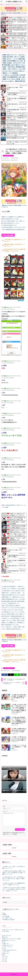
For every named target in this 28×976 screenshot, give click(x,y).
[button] (4, 674)
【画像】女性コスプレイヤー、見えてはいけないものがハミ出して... (14, 54)
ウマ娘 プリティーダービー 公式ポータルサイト (13, 929)
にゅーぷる (4, 958)
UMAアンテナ (5, 937)
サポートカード (6, 158)
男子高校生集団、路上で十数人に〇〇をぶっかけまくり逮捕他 (14, 65)
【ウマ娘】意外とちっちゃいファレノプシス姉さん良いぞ (13, 612)
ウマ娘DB (4, 914)
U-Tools (3, 913)
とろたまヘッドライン (7, 947)
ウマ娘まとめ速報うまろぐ (14, 1)
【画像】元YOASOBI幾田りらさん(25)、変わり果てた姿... (14, 60)
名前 (4, 806)
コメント (5, 811)
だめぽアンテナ (5, 953)
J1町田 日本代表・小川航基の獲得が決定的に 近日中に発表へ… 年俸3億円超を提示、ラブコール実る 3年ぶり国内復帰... (13, 616)
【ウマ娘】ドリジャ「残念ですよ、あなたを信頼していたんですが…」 (13, 588)
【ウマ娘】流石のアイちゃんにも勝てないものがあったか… (13, 590)
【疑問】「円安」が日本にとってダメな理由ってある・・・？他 (14, 69)
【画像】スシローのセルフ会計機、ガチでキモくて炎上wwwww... (14, 79)
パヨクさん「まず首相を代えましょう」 (10, 603)
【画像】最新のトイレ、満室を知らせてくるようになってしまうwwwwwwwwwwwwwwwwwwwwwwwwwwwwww (13, 597)
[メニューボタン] (1, 1)
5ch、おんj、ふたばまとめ (8, 155)
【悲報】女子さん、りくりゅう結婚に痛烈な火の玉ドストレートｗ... (14, 58)
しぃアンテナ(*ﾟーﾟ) (6, 951)
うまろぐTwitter (5, 931)
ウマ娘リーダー (5, 943)
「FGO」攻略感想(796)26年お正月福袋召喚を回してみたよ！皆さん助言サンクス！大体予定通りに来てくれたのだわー (13, 229)
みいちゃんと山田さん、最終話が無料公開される (14, 81)
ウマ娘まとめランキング (7, 945)
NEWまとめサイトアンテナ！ (9, 940)
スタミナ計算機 (5, 916)
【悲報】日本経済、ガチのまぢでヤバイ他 (13, 62)
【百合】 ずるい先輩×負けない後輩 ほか (10, 605)
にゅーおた (4, 961)
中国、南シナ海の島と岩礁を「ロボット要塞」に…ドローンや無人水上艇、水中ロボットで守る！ (13, 221)
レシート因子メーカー (7, 918)
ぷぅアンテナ (5, 956)
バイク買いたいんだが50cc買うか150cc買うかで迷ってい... (14, 75)
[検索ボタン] (26, 1)
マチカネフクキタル (15, 158)
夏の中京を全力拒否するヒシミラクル (10, 223)
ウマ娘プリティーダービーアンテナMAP (11, 938)
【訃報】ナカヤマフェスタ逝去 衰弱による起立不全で (13, 620)
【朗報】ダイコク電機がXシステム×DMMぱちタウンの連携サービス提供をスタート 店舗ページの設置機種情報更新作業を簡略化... (13, 217)
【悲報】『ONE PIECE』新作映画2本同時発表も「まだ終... (14, 67)
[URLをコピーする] (24, 674)
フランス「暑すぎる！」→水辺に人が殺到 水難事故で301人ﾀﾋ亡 (13, 627)
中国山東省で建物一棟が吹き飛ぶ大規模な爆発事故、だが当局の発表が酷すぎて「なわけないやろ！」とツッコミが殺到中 (12, 601)
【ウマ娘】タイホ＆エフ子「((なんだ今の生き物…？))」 (12, 610)
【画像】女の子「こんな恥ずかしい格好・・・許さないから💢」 (13, 593)
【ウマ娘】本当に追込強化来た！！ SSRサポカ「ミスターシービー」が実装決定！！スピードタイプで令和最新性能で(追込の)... (13, 586)
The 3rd (3, 942)
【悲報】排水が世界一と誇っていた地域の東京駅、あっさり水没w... (14, 56)
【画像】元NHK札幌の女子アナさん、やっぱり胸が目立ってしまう (13, 599)
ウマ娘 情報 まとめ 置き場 (8, 919)
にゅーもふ (4, 959)
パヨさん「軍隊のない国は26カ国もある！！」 (12, 629)
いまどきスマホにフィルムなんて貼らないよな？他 (14, 71)
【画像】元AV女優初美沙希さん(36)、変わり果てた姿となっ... (14, 77)
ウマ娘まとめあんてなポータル (9, 950)
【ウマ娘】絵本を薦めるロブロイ (9, 225)
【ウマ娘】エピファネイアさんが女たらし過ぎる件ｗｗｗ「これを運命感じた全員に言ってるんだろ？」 (13, 889)
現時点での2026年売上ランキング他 (9, 219)
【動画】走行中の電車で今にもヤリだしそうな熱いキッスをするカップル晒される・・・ (13, 595)
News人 (3, 955)
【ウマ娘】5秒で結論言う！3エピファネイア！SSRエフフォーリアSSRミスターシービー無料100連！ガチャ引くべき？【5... (13, 227)
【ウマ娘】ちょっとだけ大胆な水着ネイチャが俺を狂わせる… (13, 618)
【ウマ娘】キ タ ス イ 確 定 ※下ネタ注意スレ (13, 866)
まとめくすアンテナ (6, 935)
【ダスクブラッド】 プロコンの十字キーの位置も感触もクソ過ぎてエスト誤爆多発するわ (13, 607)
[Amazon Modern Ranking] (21, 300)
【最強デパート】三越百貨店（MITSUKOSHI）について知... (10, 73)
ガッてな (4, 948)
